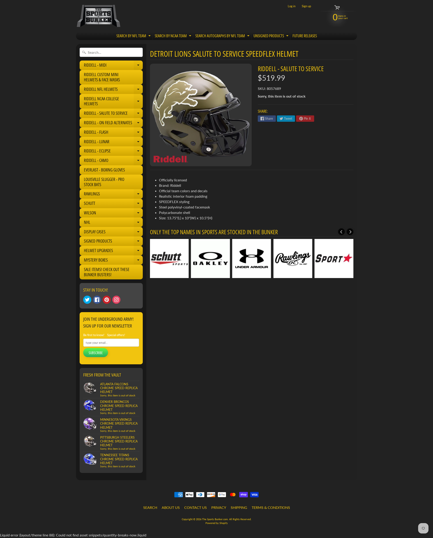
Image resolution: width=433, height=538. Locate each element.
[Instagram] (116, 300)
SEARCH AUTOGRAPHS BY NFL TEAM (223, 36)
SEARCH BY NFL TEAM (134, 36)
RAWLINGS (113, 195)
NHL (113, 223)
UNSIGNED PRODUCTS (271, 36)
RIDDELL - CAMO (113, 161)
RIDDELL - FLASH (113, 133)
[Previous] (341, 231)
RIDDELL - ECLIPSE (113, 152)
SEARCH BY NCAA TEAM (173, 36)
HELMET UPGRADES (113, 251)
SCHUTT (113, 204)
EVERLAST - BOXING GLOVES (104, 170)
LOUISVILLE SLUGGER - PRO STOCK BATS (104, 181)
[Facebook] (97, 300)
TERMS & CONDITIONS (271, 507)
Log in (291, 6)
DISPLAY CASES (113, 232)
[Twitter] (87, 300)
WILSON (113, 214)
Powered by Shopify (216, 523)
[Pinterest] (107, 300)
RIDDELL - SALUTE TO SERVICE (113, 114)
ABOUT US (171, 507)
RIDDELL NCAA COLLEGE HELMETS (113, 101)
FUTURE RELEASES (305, 35)
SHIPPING (239, 507)
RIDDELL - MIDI (113, 66)
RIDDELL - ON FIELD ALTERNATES (113, 123)
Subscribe (96, 352)
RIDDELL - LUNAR (113, 142)
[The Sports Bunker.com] (98, 16)
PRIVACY (218, 507)
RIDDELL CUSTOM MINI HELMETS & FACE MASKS (102, 77)
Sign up (306, 6)
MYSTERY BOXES (113, 261)
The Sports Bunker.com (215, 519)
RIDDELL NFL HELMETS (113, 90)
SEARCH (150, 507)
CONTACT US (195, 507)
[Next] (350, 231)
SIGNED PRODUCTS (113, 242)
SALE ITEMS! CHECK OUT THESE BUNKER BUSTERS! (106, 272)
